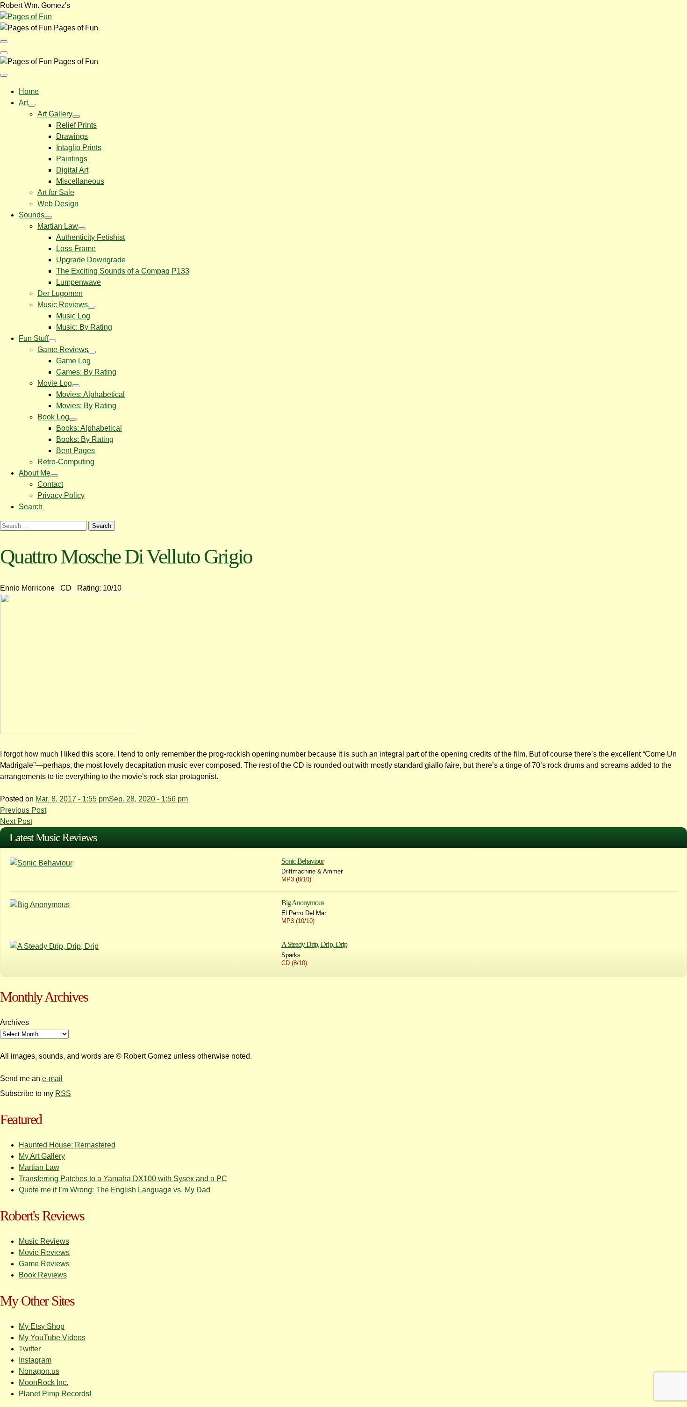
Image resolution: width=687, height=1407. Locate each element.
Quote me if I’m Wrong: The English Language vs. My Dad (114, 1190)
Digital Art (72, 170)
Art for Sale (55, 192)
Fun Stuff (34, 338)
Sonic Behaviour (302, 861)
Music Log (73, 316)
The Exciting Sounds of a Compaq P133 (122, 271)
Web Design (58, 204)
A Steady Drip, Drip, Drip (314, 944)
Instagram (35, 1360)
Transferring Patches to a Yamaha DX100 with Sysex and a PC (123, 1179)
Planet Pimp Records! (55, 1394)
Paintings (71, 159)
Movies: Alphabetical (90, 394)
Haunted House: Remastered (67, 1145)
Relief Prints (76, 125)
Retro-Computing (65, 462)
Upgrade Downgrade (91, 260)
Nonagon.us (39, 1371)
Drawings (72, 136)
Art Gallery (54, 114)
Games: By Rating (86, 372)
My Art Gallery (42, 1156)
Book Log (53, 417)
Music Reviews (62, 305)
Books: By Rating (85, 439)
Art (23, 103)
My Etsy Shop (41, 1326)
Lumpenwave (78, 282)
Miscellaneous (80, 181)
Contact (50, 484)
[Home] (26, 17)
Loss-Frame (76, 249)
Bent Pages (75, 451)
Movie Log (54, 383)
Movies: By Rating (86, 406)
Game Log (73, 361)
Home (29, 91)
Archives (14, 1022)
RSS (63, 1093)
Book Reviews (43, 1275)
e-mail (52, 1078)
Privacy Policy (61, 495)
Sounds (31, 215)
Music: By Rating (84, 327)
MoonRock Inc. (43, 1382)
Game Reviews (62, 350)
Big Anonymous (302, 903)
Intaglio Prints (78, 148)
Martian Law (57, 226)
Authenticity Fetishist (90, 237)
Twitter (30, 1349)
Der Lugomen (60, 293)
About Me (34, 473)
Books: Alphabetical (89, 428)
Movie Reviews (44, 1252)
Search (31, 507)
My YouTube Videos (52, 1338)
